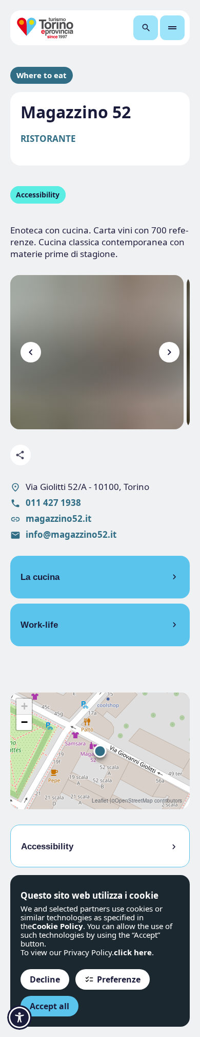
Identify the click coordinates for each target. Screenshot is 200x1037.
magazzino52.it (58, 518)
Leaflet (100, 800)
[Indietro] (31, 352)
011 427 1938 (53, 502)
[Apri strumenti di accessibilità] (19, 1017)
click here (133, 952)
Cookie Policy (57, 926)
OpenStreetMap (134, 800)
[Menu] (172, 27)
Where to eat (41, 75)
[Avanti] (169, 352)
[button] (100, 751)
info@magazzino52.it (71, 534)
